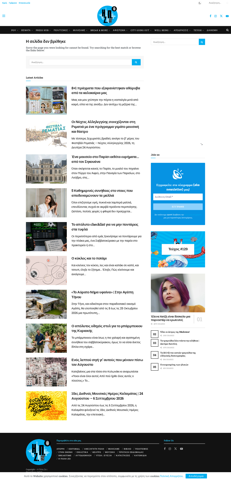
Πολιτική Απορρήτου (171, 476)
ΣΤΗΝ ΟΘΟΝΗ (65, 452)
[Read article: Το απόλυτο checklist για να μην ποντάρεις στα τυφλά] (46, 236)
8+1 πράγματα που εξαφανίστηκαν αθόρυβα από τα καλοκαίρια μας (106, 90)
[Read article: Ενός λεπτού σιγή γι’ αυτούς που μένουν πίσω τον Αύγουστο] (46, 372)
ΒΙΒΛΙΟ (127, 449)
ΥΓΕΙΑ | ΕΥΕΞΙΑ (104, 455)
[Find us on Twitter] (221, 16)
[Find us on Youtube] (227, 16)
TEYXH (198, 30)
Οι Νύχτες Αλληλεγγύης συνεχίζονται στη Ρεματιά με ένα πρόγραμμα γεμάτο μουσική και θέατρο (105, 126)
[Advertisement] (177, 98)
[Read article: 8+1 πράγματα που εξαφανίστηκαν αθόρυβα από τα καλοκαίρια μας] (46, 100)
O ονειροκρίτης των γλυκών (174, 364)
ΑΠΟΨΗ (61, 449)
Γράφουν (13, 3)
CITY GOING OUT (140, 30)
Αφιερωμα (119, 30)
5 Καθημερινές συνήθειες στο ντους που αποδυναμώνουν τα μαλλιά (102, 193)
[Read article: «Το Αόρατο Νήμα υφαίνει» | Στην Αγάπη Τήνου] (46, 304)
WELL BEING (161, 30)
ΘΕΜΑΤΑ (26, 30)
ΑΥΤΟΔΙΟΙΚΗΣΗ (84, 455)
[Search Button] (227, 3)
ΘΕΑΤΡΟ (96, 452)
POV (13, 30)
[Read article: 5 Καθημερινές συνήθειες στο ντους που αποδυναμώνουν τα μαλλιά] (46, 202)
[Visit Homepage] (107, 16)
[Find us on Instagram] (215, 16)
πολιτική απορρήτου (192, 214)
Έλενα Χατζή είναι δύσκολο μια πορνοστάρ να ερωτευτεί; (170, 318)
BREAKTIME (65, 455)
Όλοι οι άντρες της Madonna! (174, 331)
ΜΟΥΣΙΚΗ (110, 452)
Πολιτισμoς (61, 30)
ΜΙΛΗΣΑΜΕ (79, 30)
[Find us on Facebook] (210, 16)
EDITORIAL (74, 449)
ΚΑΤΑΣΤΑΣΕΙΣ (123, 455)
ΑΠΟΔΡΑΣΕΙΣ (181, 30)
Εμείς (4, 3)
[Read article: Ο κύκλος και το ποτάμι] (46, 270)
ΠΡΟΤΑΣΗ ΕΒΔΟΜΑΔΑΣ (131, 452)
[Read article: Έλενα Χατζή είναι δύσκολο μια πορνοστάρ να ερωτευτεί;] (178, 293)
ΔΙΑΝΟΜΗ (212, 30)
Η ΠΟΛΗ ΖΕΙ (64, 458)
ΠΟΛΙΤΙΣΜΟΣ (141, 449)
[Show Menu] (3, 16)
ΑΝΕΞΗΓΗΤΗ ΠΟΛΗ (94, 449)
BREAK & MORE (99, 30)
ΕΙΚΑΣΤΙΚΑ (82, 452)
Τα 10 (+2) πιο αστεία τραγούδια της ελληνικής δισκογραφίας (178, 354)
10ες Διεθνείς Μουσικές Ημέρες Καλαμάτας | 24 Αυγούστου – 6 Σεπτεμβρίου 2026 (107, 396)
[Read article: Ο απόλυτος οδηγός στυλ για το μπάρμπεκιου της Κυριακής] (46, 338)
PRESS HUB (42, 30)
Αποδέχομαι (196, 476)
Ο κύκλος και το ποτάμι (89, 258)
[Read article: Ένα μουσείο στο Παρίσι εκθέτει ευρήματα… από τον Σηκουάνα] (46, 169)
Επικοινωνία (24, 3)
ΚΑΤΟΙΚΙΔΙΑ (140, 455)
